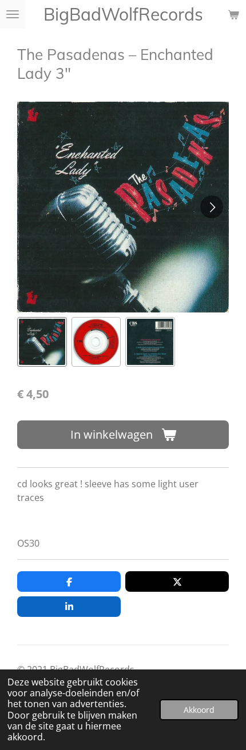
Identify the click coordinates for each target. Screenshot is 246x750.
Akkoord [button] (199, 709)
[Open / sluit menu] (12, 14)
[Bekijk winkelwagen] (233, 14)
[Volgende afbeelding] (211, 206)
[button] (42, 342)
